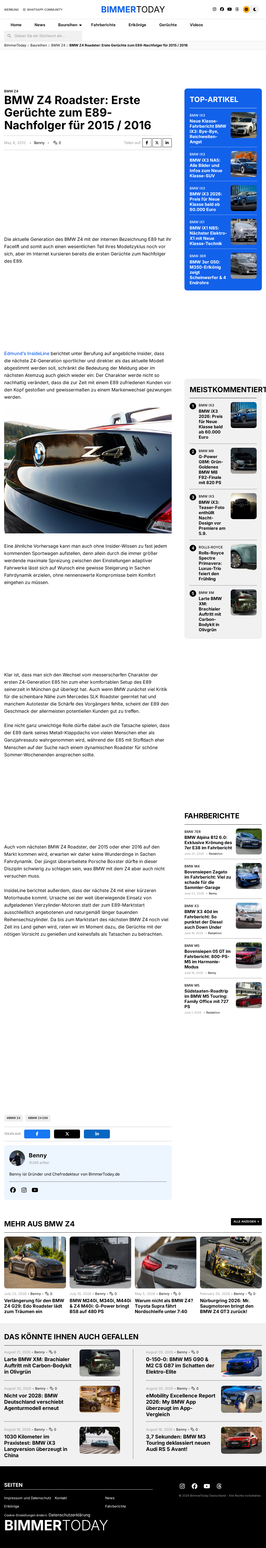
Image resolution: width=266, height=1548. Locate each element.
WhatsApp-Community (44, 9)
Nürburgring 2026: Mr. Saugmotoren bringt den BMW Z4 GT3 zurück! (227, 1306)
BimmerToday (15, 45)
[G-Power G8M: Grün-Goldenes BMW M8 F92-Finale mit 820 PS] (244, 461)
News (40, 24)
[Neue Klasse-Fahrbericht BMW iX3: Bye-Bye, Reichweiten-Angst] (244, 125)
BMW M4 (192, 866)
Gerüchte (168, 24)
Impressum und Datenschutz (27, 1498)
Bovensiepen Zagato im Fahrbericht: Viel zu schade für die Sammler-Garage (207, 879)
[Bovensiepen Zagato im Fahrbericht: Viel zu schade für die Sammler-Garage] (249, 876)
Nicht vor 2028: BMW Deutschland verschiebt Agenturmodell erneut (33, 1402)
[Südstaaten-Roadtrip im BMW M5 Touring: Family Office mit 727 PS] (249, 995)
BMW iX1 (197, 222)
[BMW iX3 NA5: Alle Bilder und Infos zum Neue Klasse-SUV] (244, 164)
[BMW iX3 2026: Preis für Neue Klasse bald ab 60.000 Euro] (244, 198)
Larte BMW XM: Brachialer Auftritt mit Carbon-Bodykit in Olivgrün (210, 614)
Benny (39, 142)
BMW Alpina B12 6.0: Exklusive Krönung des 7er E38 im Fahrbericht (208, 842)
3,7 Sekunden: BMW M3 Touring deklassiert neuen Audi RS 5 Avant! (178, 1443)
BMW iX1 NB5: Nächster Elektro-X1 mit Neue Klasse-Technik (208, 235)
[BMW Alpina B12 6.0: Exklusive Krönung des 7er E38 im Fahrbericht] (249, 841)
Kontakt (61, 1498)
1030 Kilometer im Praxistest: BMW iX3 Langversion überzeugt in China (35, 1446)
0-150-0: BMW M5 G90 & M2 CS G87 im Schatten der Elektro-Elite (180, 1365)
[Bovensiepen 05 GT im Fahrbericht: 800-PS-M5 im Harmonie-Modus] (249, 955)
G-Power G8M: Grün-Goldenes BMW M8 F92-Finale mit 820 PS (211, 469)
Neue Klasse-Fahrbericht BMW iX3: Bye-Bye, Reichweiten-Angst (208, 131)
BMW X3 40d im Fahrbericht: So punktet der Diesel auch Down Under (203, 919)
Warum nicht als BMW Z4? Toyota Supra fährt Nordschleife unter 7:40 (164, 1306)
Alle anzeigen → (246, 1221)
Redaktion (215, 854)
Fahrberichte (103, 24)
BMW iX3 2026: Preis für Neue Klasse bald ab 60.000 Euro (206, 201)
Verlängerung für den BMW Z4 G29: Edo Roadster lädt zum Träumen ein (34, 1306)
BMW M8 (206, 451)
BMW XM (206, 592)
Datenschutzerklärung (69, 1514)
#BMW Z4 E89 (38, 1118)
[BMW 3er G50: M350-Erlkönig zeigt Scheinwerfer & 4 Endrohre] (244, 266)
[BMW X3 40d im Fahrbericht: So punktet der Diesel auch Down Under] (249, 916)
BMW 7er (192, 832)
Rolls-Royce (211, 547)
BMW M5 (192, 945)
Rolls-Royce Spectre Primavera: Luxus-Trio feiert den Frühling (211, 565)
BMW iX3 (197, 115)
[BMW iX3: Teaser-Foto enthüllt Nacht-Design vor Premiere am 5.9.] (244, 506)
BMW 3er (198, 256)
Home (16, 24)
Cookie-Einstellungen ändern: (26, 1515)
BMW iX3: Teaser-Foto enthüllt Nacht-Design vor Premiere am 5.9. (212, 518)
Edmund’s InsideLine (26, 353)
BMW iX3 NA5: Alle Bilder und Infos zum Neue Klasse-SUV (206, 168)
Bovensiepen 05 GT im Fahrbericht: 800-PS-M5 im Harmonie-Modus (207, 959)
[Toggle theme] (250, 9)
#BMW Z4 (13, 1118)
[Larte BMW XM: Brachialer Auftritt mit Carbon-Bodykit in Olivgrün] (244, 602)
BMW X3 (191, 906)
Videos (196, 24)
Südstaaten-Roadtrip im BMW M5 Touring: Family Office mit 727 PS (206, 998)
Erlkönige (137, 24)
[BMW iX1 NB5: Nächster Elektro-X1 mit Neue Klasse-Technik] (244, 232)
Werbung (11, 9)
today (133, 9)
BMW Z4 (58, 45)
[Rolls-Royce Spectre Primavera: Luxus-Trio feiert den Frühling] (244, 557)
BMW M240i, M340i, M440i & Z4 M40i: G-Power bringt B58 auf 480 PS (100, 1306)
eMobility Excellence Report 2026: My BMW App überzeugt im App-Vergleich (180, 1405)
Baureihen (67, 24)
